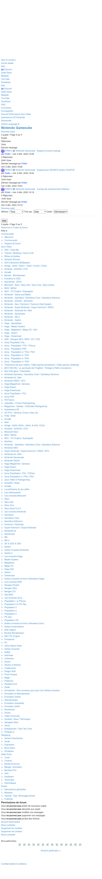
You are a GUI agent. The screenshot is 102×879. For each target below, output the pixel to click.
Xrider (7, 153)
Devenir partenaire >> (51, 850)
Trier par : (29, 211)
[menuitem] (6, 72)
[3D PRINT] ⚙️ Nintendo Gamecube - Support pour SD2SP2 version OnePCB (38, 169)
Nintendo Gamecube (16, 127)
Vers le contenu (8, 59)
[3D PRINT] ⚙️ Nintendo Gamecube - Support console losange (30, 150)
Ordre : (50, 211)
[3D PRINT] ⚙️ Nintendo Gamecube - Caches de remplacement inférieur (35, 188)
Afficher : (5, 211)
